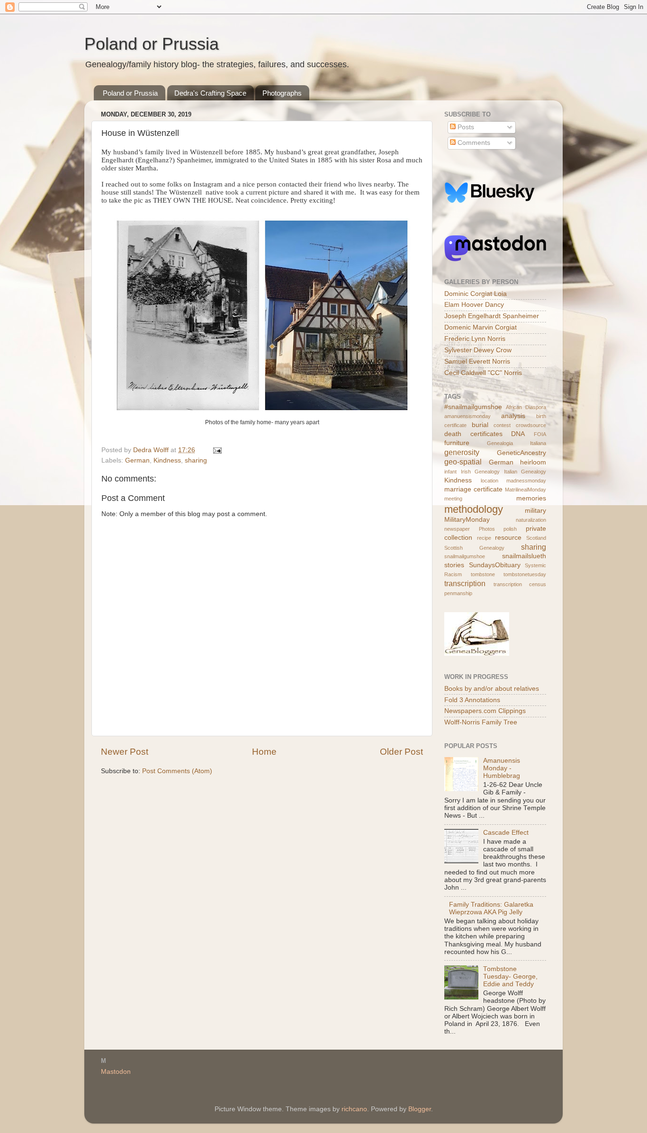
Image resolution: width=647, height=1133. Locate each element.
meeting (453, 498)
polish (510, 529)
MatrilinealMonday (525, 489)
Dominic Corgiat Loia (475, 293)
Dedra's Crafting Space (210, 93)
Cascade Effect (506, 832)
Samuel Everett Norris (477, 361)
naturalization (531, 520)
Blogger (419, 1109)
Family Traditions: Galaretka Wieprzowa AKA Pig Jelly (491, 908)
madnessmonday (526, 480)
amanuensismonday (467, 416)
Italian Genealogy (525, 471)
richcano (354, 1109)
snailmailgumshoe (464, 556)
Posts (465, 127)
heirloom (533, 462)
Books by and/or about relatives (491, 688)
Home (264, 752)
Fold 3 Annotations (472, 700)
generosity (461, 452)
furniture (456, 442)
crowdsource (531, 425)
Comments (473, 142)
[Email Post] (217, 450)
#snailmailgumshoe (473, 406)
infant (450, 471)
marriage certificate (473, 489)
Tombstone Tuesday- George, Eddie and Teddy (510, 976)
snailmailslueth (524, 556)
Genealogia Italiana (516, 443)
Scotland (536, 538)
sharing (196, 460)
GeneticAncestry (521, 452)
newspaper (457, 529)
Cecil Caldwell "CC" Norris (483, 372)
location (489, 480)
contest (502, 425)
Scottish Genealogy (474, 548)
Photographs (282, 93)
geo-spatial (463, 461)
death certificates (473, 433)
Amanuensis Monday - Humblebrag (501, 768)
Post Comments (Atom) (177, 771)
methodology (473, 509)
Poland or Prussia (151, 44)
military (535, 510)
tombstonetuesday (524, 574)
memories (531, 498)
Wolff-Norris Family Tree (480, 722)
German (137, 460)
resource (508, 537)
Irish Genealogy (480, 471)
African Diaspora (526, 407)
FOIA (540, 434)
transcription (464, 583)
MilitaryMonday (467, 519)
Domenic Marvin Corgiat (480, 327)
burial (480, 424)
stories (454, 565)
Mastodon (116, 1071)
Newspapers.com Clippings (485, 710)
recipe (484, 538)
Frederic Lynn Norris (474, 338)
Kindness (167, 460)
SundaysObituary (495, 565)
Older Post (401, 752)
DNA (518, 433)
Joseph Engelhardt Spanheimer (491, 316)
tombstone (483, 574)
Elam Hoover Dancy (474, 304)
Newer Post (124, 752)
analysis (513, 415)
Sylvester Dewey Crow (478, 350)
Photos (487, 529)
